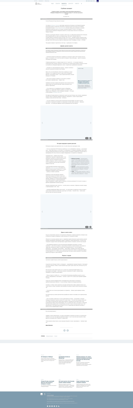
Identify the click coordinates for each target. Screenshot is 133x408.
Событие (42, 379)
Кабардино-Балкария (49, 336)
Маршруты (64, 3)
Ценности (70, 3)
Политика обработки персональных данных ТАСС (67, 401)
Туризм (77, 379)
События (57, 3)
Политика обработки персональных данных (53, 401)
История (56, 336)
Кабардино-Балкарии (55, 25)
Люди (52, 3)
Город (59, 379)
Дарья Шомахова (49, 325)
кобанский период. (54, 167)
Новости (77, 3)
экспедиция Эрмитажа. (57, 92)
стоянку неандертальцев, (60, 27)
